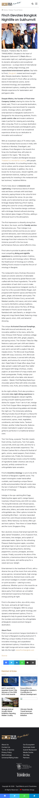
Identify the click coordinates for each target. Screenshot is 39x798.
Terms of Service (8, 750)
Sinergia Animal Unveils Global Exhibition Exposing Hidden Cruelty (9, 712)
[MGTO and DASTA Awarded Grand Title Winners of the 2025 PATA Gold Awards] (10, 681)
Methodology (7, 755)
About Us (5, 745)
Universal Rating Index (10, 758)
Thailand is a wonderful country (14, 161)
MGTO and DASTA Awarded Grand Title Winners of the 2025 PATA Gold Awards (9, 691)
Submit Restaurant (30, 750)
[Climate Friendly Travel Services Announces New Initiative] (28, 702)
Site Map (26, 755)
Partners (26, 758)
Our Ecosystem (29, 745)
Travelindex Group (28, 790)
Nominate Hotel (29, 747)
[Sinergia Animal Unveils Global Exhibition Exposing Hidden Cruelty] (10, 702)
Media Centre (28, 752)
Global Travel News (15, 10)
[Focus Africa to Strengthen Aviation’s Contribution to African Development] (28, 681)
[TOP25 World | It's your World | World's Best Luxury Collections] (11, 4)
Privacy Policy (7, 752)
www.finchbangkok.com (25, 650)
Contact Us (6, 747)
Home (5, 10)
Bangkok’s (12, 73)
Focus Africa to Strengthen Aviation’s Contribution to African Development (28, 691)
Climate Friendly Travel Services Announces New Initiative (26, 712)
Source (4, 656)
